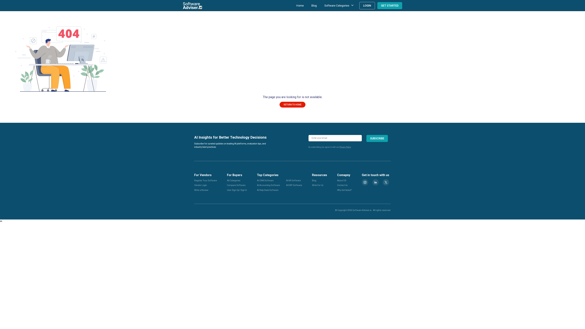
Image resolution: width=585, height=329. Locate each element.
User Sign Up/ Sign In (237, 190)
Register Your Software (205, 180)
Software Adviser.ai (362, 210)
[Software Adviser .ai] (192, 5)
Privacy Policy (345, 147)
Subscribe (377, 138)
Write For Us (317, 185)
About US (341, 180)
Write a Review (201, 190)
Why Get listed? (344, 190)
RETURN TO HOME (292, 104)
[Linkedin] (375, 182)
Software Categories (336, 5)
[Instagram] (365, 182)
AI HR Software (293, 180)
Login (367, 5)
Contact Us (342, 185)
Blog (314, 5)
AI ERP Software (294, 185)
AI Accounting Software (268, 185)
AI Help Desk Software (267, 190)
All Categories (233, 180)
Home (300, 5)
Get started (390, 5)
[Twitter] (386, 182)
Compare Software (236, 185)
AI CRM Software (265, 180)
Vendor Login (200, 185)
